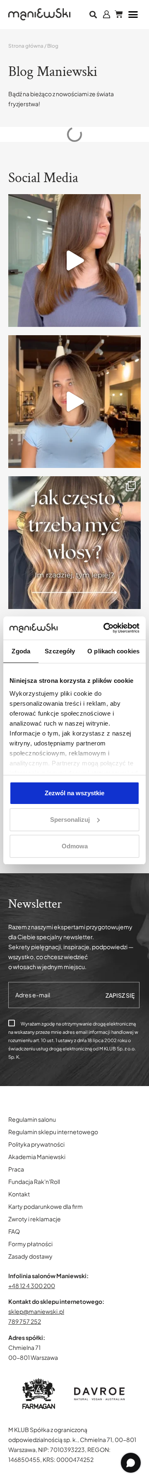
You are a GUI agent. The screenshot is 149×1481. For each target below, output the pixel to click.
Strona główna (25, 46)
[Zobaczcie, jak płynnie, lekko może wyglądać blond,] (74, 401)
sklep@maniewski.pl (36, 1311)
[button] (93, 15)
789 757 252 (24, 1321)
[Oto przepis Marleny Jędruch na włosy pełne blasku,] (74, 260)
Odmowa (75, 846)
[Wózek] (119, 14)
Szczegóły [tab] (60, 651)
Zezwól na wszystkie (74, 793)
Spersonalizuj (70, 819)
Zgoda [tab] (21, 651)
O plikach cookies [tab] (113, 651)
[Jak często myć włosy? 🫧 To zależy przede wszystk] (74, 542)
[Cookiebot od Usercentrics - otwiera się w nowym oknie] (105, 628)
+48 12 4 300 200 (31, 1285)
